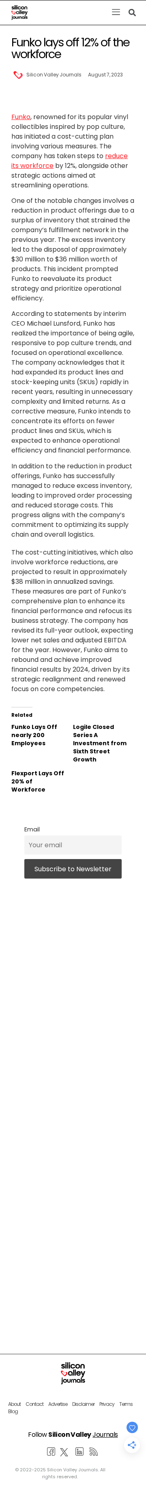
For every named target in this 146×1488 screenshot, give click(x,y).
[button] (116, 12)
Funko (20, 117)
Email (32, 829)
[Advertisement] (73, 1212)
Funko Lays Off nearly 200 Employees (34, 735)
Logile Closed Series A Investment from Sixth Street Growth (100, 743)
